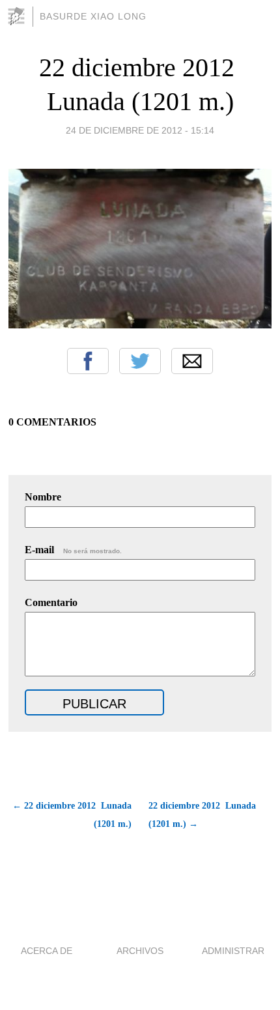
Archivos (140, 950)
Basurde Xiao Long (93, 16)
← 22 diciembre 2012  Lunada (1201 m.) (71, 815)
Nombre (43, 496)
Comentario (51, 602)
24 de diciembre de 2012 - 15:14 (140, 130)
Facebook (88, 361)
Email (192, 361)
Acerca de (46, 950)
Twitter (140, 361)
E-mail (73, 549)
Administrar (233, 950)
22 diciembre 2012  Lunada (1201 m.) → (202, 815)
